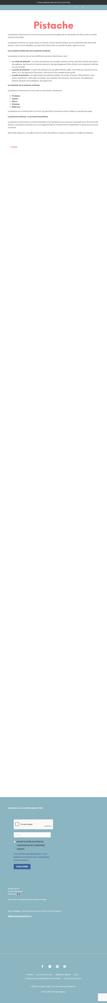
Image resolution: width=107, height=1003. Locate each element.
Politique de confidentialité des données (42, 978)
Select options (15, 284)
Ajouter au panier (17, 200)
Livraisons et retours (73, 978)
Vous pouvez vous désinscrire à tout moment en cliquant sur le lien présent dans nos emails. (32, 857)
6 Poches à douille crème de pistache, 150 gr (87, 245)
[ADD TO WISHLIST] (26, 183)
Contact (29, 974)
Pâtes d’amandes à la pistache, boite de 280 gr (87, 606)
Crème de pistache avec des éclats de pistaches (85, 377)
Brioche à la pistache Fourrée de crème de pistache (86, 493)
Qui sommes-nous (44, 974)
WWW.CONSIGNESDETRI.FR (19, 916)
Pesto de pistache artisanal (14, 773)
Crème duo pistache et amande (15, 432)
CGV (76, 974)
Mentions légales (63, 974)
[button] (73, 7)
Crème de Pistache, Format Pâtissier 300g (85, 435)
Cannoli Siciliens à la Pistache (15, 661)
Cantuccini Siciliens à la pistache (86, 711)
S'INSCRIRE (22, 867)
